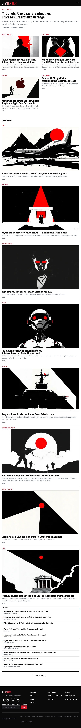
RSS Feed (59, 716)
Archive (47, 716)
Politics (33, 692)
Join (24, 707)
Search (53, 716)
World (32, 696)
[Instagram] (13, 700)
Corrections (40, 716)
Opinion (32, 703)
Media (32, 699)
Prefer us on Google (26, 721)
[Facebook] (8, 700)
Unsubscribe (67, 716)
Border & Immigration (55, 696)
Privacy (27, 716)
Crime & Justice (70, 696)
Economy (68, 692)
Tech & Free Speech (71, 699)
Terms (33, 716)
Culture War (52, 692)
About (22, 716)
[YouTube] (18, 700)
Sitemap (75, 716)
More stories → (40, 676)
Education (51, 699)
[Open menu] (77, 3)
